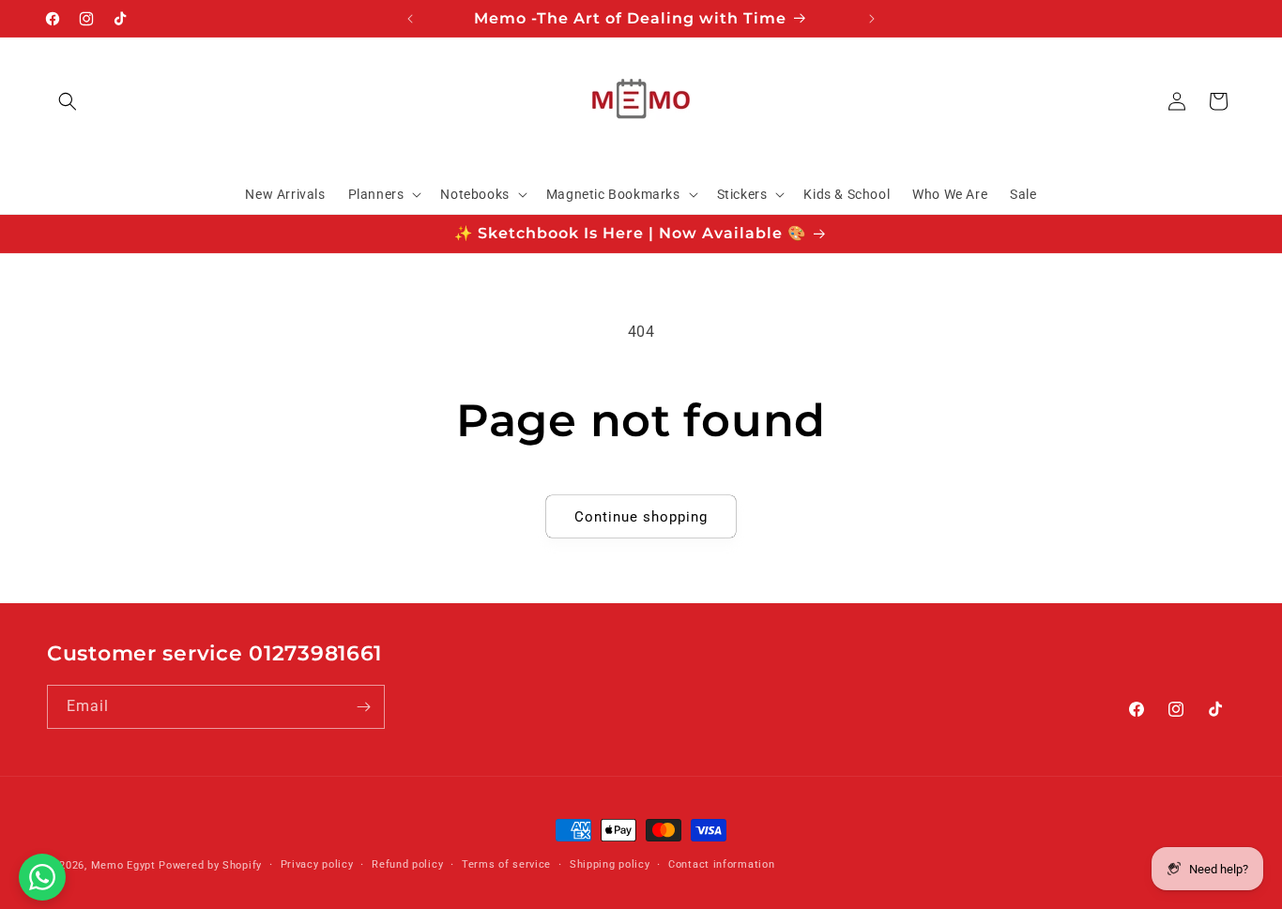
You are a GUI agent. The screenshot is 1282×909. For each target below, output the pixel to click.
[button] (67, 101)
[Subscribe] (363, 707)
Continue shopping (641, 516)
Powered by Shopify (210, 865)
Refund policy (407, 864)
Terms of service (506, 864)
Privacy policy (317, 864)
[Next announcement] (872, 19)
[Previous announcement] (410, 19)
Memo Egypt (123, 865)
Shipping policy (610, 864)
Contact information (721, 864)
